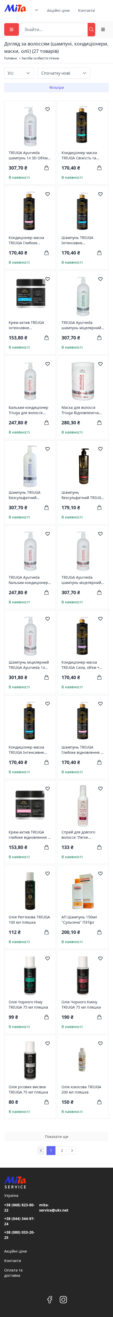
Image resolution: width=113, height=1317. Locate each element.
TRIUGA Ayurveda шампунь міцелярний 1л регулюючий (81, 580)
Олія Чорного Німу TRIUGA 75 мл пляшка (28, 1004)
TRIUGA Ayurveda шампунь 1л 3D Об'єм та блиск (28, 155)
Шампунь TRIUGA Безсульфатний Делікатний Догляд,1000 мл (24, 495)
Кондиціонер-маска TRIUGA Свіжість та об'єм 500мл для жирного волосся (79, 155)
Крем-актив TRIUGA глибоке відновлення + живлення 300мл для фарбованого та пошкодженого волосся (30, 835)
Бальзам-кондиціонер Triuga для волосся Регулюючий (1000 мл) (29, 410)
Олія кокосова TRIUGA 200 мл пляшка (81, 1089)
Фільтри (56, 87)
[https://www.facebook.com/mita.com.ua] (49, 1299)
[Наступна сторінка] (72, 1151)
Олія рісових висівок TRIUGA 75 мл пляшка (28, 1089)
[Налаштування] (103, 29)
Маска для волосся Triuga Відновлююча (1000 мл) (80, 410)
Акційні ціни (58, 10)
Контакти (86, 10)
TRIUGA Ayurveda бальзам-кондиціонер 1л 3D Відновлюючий (28, 580)
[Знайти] (91, 29)
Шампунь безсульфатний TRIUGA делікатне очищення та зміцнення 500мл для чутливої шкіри (82, 495)
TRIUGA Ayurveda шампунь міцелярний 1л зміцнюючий (81, 325)
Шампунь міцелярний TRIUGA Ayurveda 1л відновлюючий (29, 665)
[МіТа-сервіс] (15, 10)
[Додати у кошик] (47, 168)
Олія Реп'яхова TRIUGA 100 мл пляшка (29, 919)
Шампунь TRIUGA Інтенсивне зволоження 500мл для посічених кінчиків (82, 240)
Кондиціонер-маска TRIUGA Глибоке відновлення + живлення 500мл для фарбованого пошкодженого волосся (30, 240)
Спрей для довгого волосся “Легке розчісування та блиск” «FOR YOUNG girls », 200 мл (82, 835)
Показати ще (56, 1136)
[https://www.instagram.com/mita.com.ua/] (63, 1299)
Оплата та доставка (13, 1273)
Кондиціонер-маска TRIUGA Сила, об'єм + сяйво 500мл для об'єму (82, 665)
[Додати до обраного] (48, 109)
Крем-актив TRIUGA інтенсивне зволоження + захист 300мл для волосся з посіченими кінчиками (29, 325)
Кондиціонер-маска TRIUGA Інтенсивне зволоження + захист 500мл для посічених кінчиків (28, 750)
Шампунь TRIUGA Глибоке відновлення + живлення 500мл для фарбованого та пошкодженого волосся (82, 750)
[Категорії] (11, 29)
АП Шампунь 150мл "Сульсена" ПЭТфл (79, 919)
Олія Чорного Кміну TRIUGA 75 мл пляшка (81, 1004)
